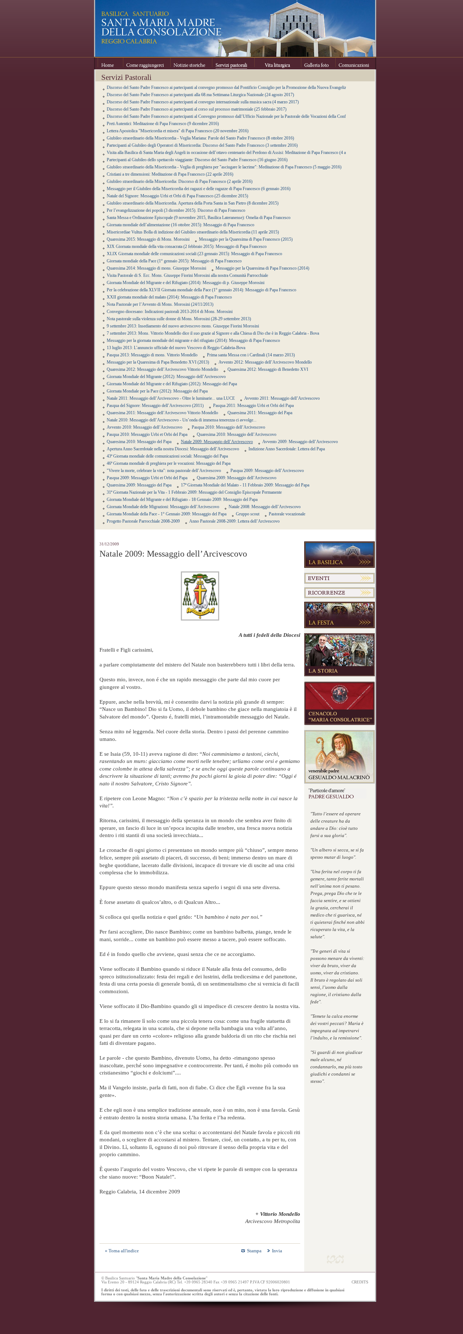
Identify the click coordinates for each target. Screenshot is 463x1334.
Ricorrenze (339, 592)
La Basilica (339, 554)
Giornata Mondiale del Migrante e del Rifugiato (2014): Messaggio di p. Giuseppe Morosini (185, 282)
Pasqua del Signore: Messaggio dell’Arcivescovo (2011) (155, 405)
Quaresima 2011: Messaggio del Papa (260, 412)
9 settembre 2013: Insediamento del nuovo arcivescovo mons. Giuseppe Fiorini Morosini (183, 326)
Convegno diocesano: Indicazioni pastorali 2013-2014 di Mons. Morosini (170, 311)
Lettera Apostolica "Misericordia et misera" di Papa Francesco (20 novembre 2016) (178, 130)
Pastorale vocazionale (287, 513)
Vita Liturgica (277, 63)
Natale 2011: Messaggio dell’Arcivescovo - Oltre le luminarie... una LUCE (171, 398)
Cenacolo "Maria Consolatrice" (339, 703)
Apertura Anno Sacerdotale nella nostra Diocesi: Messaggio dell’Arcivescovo (173, 448)
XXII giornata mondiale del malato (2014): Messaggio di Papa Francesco (169, 297)
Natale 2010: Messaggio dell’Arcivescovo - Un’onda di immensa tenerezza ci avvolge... (181, 419)
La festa (339, 615)
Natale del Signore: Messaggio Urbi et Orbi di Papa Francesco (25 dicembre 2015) (177, 195)
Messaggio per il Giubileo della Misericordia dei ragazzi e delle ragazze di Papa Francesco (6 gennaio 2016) (198, 188)
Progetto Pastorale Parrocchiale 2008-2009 (143, 521)
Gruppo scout (247, 513)
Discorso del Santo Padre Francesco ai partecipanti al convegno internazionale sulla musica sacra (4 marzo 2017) (203, 101)
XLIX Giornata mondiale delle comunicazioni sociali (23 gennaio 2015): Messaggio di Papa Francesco (194, 253)
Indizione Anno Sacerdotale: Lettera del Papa (287, 448)
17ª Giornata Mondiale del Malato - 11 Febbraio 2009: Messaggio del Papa (245, 485)
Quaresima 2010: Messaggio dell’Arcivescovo (236, 434)
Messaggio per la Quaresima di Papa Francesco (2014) (262, 268)
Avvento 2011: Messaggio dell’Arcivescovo (282, 398)
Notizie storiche (191, 63)
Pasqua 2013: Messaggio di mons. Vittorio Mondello (152, 354)
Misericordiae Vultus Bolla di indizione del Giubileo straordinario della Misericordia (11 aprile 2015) (193, 232)
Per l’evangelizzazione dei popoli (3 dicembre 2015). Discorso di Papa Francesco (176, 210)
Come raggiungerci (146, 63)
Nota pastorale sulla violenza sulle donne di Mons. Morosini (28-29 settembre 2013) (179, 318)
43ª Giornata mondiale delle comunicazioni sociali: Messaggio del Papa (167, 456)
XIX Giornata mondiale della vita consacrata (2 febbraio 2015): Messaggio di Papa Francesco (187, 246)
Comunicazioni (353, 63)
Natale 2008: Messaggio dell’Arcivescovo (265, 506)
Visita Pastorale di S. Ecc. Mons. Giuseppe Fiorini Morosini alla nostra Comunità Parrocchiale (187, 275)
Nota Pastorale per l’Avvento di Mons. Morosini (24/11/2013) (160, 304)
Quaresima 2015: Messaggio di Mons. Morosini (148, 239)
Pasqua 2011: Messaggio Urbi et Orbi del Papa (253, 405)
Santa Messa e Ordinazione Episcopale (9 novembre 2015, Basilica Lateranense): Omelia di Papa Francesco (198, 217)
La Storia (339, 655)
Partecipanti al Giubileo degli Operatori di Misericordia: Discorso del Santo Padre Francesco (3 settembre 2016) (202, 145)
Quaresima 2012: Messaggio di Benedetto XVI (268, 369)
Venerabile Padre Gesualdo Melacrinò (339, 757)
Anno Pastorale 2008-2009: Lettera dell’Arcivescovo (234, 521)
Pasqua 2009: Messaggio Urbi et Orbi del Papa (147, 477)
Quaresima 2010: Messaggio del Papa (139, 441)
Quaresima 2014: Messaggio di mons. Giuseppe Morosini (156, 268)
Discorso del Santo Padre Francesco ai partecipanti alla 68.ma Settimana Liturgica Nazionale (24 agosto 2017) (200, 94)
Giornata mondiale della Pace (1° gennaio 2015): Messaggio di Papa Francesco (174, 260)
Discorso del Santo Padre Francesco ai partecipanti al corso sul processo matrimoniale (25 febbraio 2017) (196, 109)
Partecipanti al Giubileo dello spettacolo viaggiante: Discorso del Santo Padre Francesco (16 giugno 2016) (197, 159)
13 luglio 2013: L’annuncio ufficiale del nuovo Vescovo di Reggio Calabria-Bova (176, 347)
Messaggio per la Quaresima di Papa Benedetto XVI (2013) (158, 362)
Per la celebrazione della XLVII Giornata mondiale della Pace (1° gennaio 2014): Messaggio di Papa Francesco (201, 289)
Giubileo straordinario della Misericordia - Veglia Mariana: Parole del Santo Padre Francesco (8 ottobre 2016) (200, 138)
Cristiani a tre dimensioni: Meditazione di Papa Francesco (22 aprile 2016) (170, 174)
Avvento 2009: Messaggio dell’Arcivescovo (300, 441)
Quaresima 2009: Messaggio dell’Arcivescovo (236, 477)
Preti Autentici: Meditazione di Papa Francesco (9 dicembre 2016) (163, 123)
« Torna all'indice (122, 1250)
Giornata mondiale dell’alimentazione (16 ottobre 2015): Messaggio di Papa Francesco (180, 224)
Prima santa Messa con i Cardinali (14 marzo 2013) (251, 354)
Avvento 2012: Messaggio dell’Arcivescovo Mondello (265, 362)
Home (110, 63)
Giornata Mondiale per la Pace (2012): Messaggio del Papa (157, 391)
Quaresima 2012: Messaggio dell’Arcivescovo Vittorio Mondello (162, 369)
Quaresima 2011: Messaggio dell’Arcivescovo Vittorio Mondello (162, 412)
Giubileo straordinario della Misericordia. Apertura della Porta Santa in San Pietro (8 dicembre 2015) (193, 203)
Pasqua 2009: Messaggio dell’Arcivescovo (267, 470)
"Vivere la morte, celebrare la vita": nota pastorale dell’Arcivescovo (164, 470)
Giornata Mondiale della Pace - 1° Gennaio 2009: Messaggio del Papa (166, 513)
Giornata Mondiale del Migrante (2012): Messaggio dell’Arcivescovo (166, 376)
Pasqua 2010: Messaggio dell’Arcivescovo (228, 427)
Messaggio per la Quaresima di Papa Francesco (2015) (246, 239)
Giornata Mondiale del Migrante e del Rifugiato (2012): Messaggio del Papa (172, 383)
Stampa (254, 1250)
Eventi (339, 578)
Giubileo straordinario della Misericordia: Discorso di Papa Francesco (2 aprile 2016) (179, 181)
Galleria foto (318, 63)
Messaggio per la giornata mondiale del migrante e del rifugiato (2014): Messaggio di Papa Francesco (193, 340)
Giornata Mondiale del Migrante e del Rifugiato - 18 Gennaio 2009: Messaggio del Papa (182, 499)
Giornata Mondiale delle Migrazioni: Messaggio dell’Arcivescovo (163, 506)
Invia (277, 1250)
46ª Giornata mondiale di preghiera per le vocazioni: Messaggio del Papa (168, 463)
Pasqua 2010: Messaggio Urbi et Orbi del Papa (147, 434)
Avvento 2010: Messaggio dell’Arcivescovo (144, 427)
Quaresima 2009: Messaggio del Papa (139, 485)
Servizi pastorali (233, 63)
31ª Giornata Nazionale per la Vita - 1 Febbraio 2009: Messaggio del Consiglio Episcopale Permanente (194, 492)
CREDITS (360, 1282)
